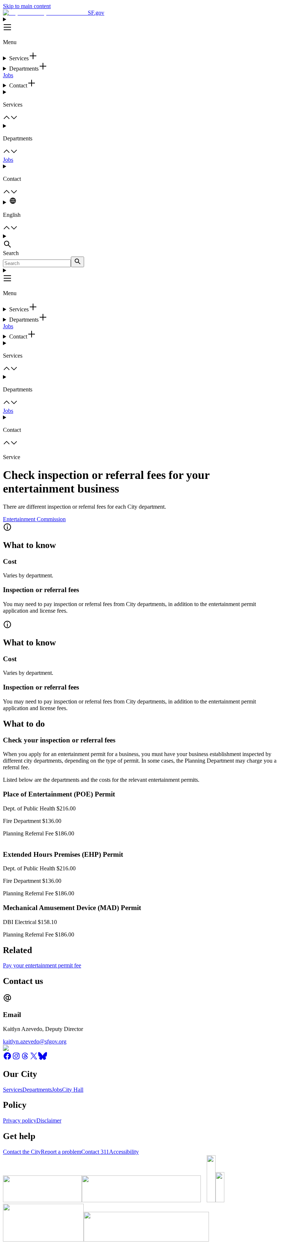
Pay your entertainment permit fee (42, 965)
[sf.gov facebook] (7, 1058)
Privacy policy (19, 1120)
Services (12, 1089)
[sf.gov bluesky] (42, 1058)
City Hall (72, 1089)
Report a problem (61, 1152)
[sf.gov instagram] (16, 1058)
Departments (37, 1089)
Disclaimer (48, 1120)
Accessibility (124, 1152)
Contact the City (22, 1152)
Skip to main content (27, 6)
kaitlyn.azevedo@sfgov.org (34, 1041)
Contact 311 (95, 1152)
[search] (77, 262)
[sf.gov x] (33, 1058)
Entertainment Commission (34, 519)
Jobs (8, 75)
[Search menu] (141, 241)
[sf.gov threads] (25, 1058)
